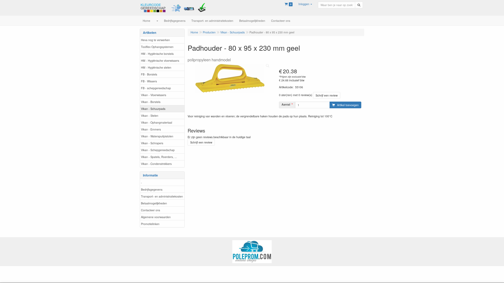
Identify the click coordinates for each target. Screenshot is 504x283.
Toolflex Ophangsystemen (157, 47)
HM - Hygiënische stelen (156, 67)
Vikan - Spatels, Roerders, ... (159, 157)
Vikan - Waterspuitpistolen (157, 136)
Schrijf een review (327, 95)
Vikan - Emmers (151, 129)
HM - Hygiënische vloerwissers (160, 60)
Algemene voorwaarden (156, 217)
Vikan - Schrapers (152, 143)
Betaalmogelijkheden (154, 203)
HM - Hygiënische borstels (157, 54)
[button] (305, 4)
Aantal (286, 104)
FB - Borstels (149, 74)
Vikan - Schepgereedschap (158, 150)
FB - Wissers (149, 81)
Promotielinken (150, 224)
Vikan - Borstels (150, 102)
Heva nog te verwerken (155, 40)
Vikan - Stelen (149, 116)
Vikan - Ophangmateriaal (156, 122)
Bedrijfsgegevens (151, 189)
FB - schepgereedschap (156, 88)
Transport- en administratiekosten (162, 196)
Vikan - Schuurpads (153, 109)
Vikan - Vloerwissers (153, 95)
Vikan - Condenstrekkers (156, 164)
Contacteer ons (150, 210)
